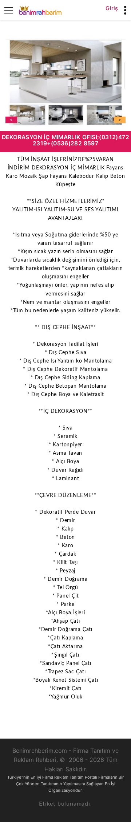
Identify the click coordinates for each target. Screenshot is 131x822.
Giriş (112, 8)
